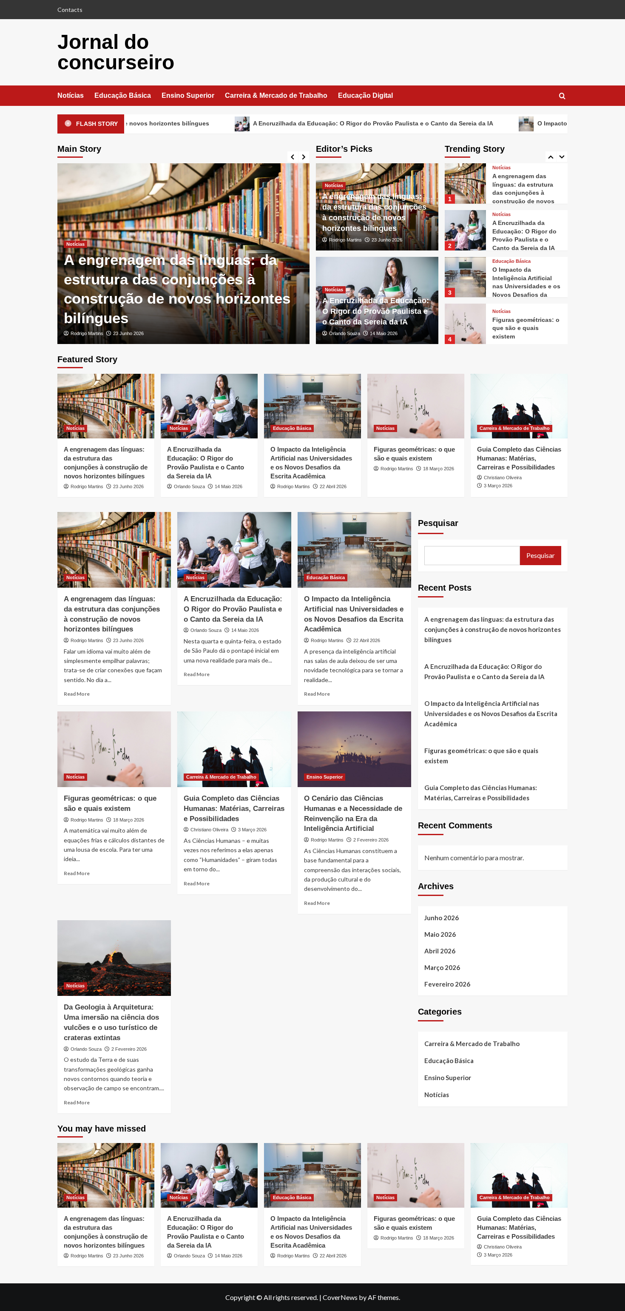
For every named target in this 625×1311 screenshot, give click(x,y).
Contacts (69, 9)
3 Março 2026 (498, 485)
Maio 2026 (440, 934)
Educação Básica (122, 95)
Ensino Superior (188, 95)
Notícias (70, 95)
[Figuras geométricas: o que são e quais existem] (465, 277)
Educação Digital (365, 95)
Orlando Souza (344, 333)
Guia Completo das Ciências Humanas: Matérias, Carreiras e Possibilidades (519, 458)
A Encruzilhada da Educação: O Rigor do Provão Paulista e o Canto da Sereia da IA (299, 123)
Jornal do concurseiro (115, 52)
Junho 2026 (441, 917)
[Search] (562, 96)
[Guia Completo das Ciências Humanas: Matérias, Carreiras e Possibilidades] (465, 324)
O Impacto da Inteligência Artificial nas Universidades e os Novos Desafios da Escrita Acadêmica (526, 240)
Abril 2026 (439, 951)
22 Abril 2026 (333, 486)
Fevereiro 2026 (447, 984)
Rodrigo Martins (87, 333)
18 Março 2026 (438, 468)
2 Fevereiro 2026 (371, 839)
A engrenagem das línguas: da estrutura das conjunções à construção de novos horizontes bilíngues (492, 629)
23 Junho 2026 (128, 333)
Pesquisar (438, 523)
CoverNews (340, 1297)
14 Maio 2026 (384, 333)
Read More (77, 694)
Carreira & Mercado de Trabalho (276, 95)
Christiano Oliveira (503, 477)
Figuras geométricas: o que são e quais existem (526, 281)
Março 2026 (442, 967)
